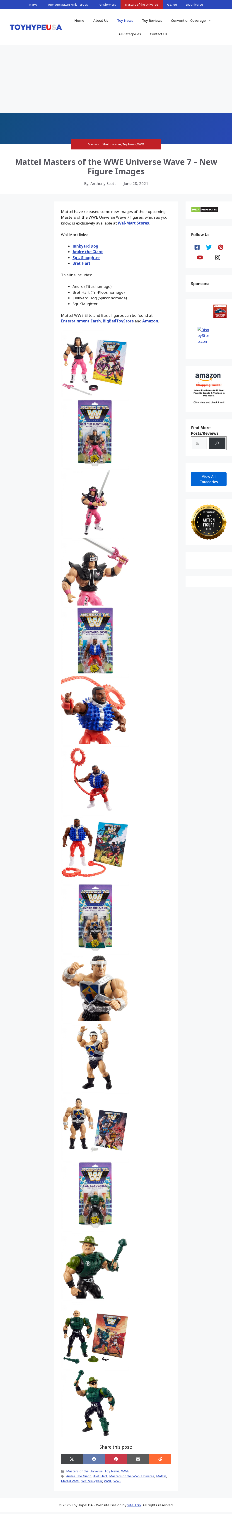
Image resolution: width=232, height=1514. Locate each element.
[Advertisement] (116, 79)
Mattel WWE (70, 1481)
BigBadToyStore (118, 321)
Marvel (33, 4)
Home (79, 20)
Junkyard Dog (85, 246)
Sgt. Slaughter (86, 257)
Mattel (161, 1476)
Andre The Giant (78, 1476)
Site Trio (134, 1505)
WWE (140, 144)
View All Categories (209, 479)
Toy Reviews (152, 20)
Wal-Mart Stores (133, 223)
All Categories (129, 34)
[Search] (217, 443)
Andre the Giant (87, 251)
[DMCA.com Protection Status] (204, 210)
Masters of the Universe (141, 4)
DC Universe (194, 4)
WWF (117, 1481)
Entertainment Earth (81, 321)
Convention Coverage (188, 20)
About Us (100, 20)
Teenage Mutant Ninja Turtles (67, 4)
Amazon (150, 321)
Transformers (106, 4)
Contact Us (158, 34)
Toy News (125, 20)
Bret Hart (81, 263)
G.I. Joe (172, 4)
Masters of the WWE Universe (131, 1476)
